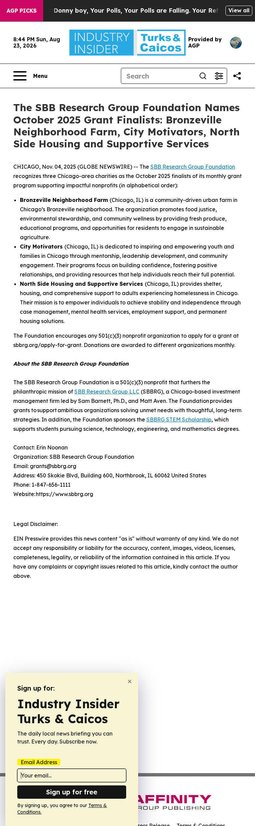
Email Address (39, 762)
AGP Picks (22, 10)
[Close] (130, 681)
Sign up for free (71, 792)
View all (238, 10)
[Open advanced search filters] (219, 75)
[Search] (203, 75)
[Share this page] (237, 76)
